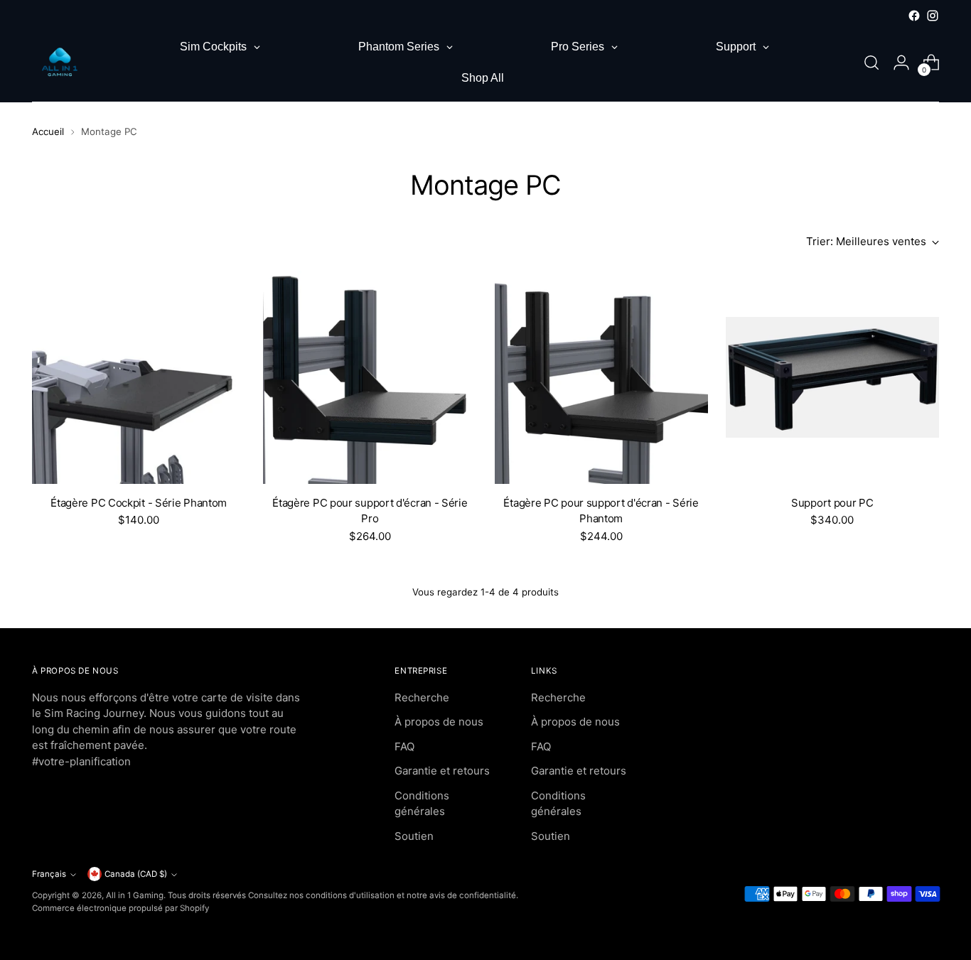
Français (49, 874)
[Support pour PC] (832, 377)
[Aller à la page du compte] (901, 62)
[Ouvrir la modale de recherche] (871, 62)
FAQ (404, 746)
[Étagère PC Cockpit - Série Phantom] (138, 377)
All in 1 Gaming (134, 895)
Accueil (48, 131)
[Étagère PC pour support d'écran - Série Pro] (369, 377)
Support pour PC (832, 502)
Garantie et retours (442, 770)
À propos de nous (439, 721)
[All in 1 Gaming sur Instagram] (932, 15)
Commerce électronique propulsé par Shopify (120, 908)
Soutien (414, 836)
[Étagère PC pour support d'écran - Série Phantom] (601, 377)
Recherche (422, 697)
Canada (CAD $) (135, 874)
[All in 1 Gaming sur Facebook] (914, 15)
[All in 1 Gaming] (60, 62)
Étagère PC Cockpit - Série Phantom (138, 502)
